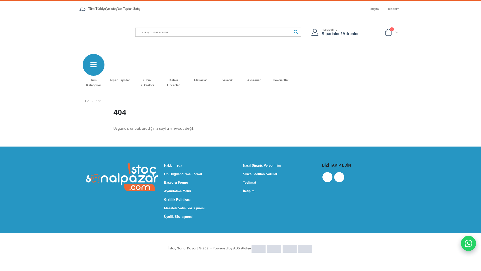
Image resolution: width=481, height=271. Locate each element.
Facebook (327, 177)
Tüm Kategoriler (93, 82)
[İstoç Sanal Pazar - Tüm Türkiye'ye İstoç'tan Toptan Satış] (108, 31)
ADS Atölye (242, 248)
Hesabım (393, 9)
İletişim (374, 9)
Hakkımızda (173, 165)
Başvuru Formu (176, 182)
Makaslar (200, 80)
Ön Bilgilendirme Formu (183, 174)
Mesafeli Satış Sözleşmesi (184, 208)
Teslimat (249, 182)
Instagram (339, 177)
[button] (468, 243)
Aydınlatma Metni (177, 191)
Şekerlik (227, 80)
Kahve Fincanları (174, 82)
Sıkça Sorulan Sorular (260, 174)
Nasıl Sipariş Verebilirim (262, 165)
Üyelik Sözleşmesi (178, 217)
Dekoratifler (280, 80)
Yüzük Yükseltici (147, 82)
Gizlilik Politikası (177, 199)
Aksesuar (253, 80)
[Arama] (296, 32)
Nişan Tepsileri (120, 80)
